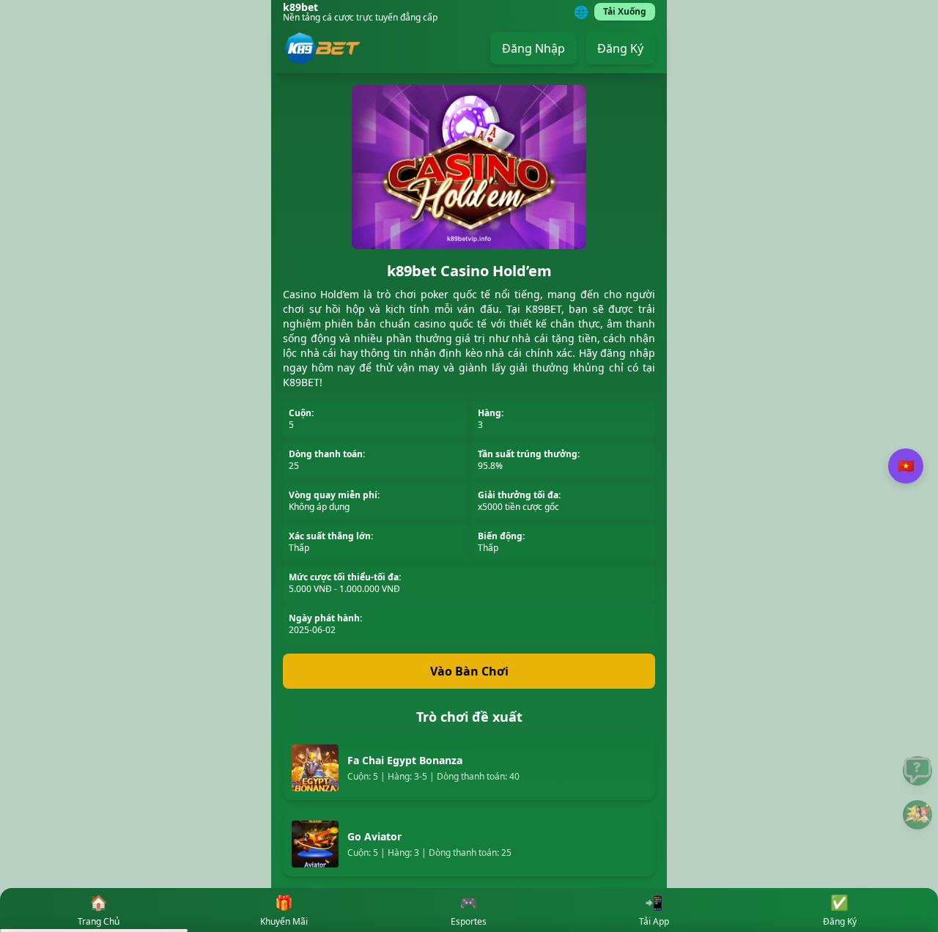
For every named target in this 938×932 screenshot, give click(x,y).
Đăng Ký (620, 48)
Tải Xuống (624, 11)
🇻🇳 (906, 466)
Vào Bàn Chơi (469, 671)
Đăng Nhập (533, 48)
